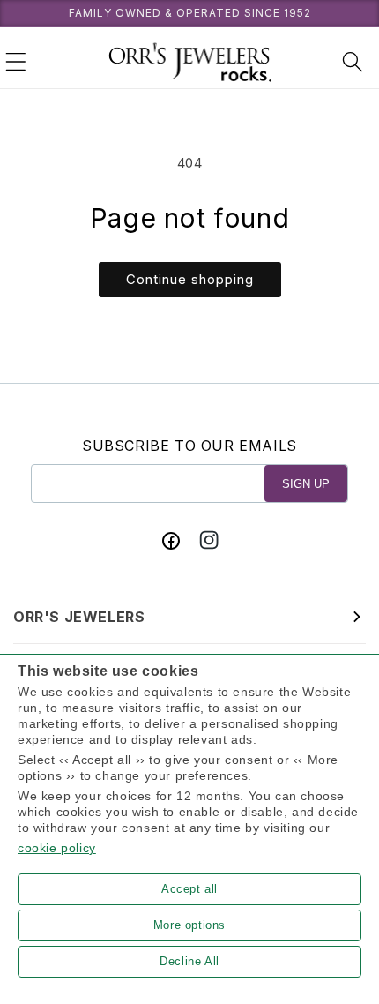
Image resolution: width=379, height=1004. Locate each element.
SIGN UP (306, 484)
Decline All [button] (189, 961)
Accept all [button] (189, 888)
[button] (16, 62)
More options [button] (189, 925)
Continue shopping (190, 279)
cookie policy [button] (57, 848)
